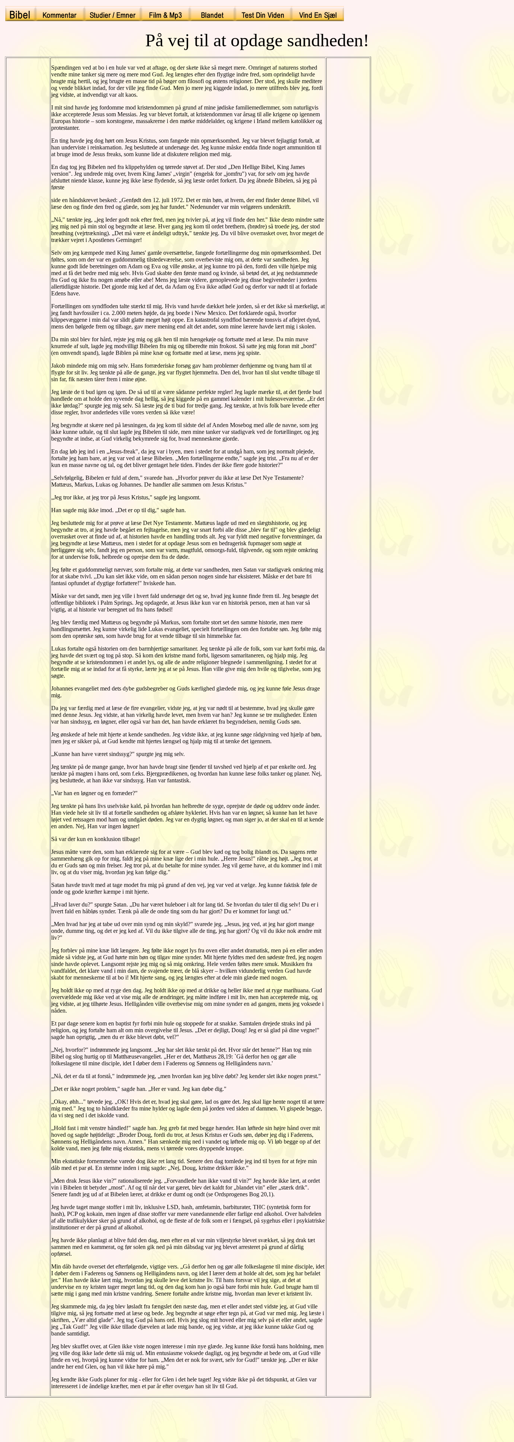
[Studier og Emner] (112, 13)
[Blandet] (212, 13)
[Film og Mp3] (165, 13)
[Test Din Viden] (263, 13)
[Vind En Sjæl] (317, 13)
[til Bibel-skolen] (20, 13)
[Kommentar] (59, 13)
